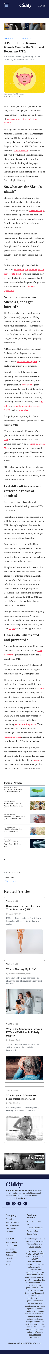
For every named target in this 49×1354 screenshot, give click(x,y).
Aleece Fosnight (36, 210)
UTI (6, 439)
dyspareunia (28, 384)
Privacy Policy (32, 1231)
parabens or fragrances (25, 724)
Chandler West (15, 914)
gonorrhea (23, 410)
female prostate (21, 150)
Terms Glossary (12, 1225)
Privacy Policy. (35, 1247)
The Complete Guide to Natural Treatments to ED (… (13, 806)
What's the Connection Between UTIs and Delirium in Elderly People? (24, 1032)
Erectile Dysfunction (9, 801)
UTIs (6, 881)
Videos (8, 1261)
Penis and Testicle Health (10, 787)
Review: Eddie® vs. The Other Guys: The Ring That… (13, 844)
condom (40, 688)
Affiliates (9, 1232)
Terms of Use (32, 1244)
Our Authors (11, 1228)
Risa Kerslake (14, 1103)
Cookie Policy (32, 1234)
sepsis (12, 628)
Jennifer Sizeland (14, 97)
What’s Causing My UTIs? (21, 969)
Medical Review (12, 1222)
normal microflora (12, 737)
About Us (9, 1219)
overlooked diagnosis (27, 361)
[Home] (25, 5)
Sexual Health (10, 38)
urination (14, 881)
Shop (8, 1264)
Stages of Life (11, 1252)
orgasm (36, 760)
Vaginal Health (24, 38)
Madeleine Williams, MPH (20, 973)
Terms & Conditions (35, 1228)
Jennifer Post (14, 1040)
